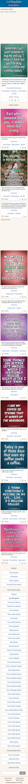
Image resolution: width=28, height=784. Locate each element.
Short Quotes (6, 144)
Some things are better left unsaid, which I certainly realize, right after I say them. (12, 388)
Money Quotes (22, 91)
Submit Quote (20, 780)
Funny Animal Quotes (14, 662)
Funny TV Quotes (14, 718)
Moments (17, 213)
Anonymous (13, 11)
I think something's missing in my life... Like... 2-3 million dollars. (13, 512)
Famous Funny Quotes (14, 650)
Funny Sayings (14, 610)
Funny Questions (14, 626)
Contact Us (8, 780)
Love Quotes (6, 196)
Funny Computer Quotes (14, 666)
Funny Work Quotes (14, 614)
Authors (7, 11)
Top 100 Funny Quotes (14, 584)
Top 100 (14, 93)
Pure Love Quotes (14, 755)
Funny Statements (14, 634)
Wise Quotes (14, 394)
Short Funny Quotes (14, 746)
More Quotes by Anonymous (14, 88)
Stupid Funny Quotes (14, 606)
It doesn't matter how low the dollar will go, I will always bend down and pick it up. (13, 301)
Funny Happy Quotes (14, 682)
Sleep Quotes (21, 560)
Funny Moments (14, 698)
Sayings (19, 308)
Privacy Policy (20, 778)
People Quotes (6, 351)
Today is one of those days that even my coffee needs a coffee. (12, 471)
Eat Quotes (6, 560)
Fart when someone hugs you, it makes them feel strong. (13, 138)
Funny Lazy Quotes (14, 638)
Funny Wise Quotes (14, 734)
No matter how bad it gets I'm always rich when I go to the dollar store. (12, 287)
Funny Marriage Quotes (14, 690)
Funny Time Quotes (14, 726)
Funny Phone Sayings (14, 706)
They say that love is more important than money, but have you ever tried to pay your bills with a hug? (13, 189)
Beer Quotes (14, 642)
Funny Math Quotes (14, 694)
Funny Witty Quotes (14, 622)
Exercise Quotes (14, 646)
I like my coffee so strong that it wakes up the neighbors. (13, 429)
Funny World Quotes (14, 738)
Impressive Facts (14, 759)
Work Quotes (18, 477)
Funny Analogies (14, 658)
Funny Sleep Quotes (14, 714)
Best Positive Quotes (14, 763)
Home (2, 11)
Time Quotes (22, 351)
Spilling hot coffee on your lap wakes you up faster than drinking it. (13, 553)
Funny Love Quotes (14, 602)
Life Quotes (14, 91)
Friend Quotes (14, 654)
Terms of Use (8, 778)
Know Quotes (5, 91)
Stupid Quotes (15, 144)
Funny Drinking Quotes (14, 674)
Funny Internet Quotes (14, 686)
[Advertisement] (14, 27)
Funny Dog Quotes (14, 670)
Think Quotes (14, 351)
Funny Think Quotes (14, 722)
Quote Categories (13, 6)
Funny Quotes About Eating (14, 710)
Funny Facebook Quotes (14, 678)
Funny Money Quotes (14, 702)
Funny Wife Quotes (14, 730)
